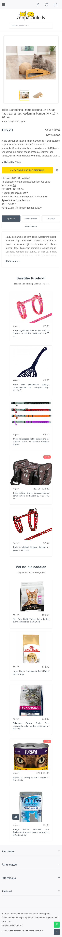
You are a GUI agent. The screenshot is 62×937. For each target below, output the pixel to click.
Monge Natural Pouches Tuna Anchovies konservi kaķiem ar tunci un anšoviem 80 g (31, 832)
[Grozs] (57, 4)
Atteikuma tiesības (20, 200)
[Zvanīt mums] (56, 932)
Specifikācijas (31, 218)
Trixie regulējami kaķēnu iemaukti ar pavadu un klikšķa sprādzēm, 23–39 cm (31, 333)
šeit (14, 185)
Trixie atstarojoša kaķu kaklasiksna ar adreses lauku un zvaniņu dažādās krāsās (31, 442)
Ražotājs (51, 218)
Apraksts (11, 218)
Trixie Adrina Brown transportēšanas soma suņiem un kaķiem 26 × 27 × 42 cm (31, 496)
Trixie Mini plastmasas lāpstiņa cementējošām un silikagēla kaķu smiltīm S (31, 387)
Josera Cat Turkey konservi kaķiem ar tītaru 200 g (31, 778)
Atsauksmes (31, 226)
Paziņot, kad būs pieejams (29, 170)
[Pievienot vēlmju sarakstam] (57, 170)
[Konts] (39, 4)
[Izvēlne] (5, 4)
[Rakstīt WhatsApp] (56, 924)
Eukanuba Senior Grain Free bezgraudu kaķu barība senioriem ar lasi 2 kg (31, 726)
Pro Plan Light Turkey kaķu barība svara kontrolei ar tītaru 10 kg (31, 620)
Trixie (18, 162)
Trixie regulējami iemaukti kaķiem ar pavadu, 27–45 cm (31, 548)
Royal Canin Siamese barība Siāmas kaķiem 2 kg (31, 672)
